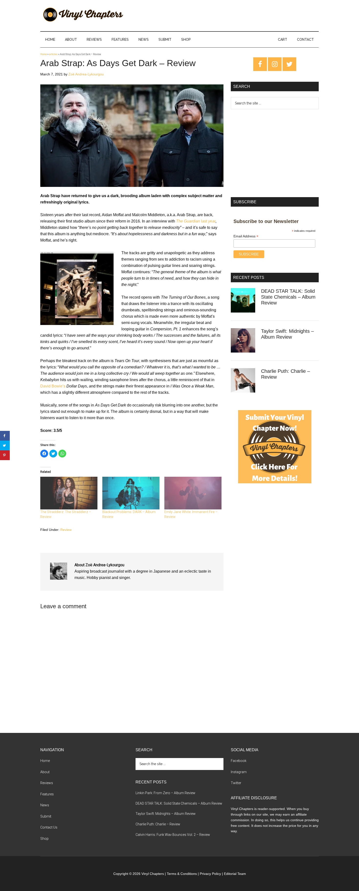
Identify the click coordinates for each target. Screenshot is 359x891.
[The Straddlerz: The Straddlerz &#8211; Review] (68, 493)
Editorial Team (235, 874)
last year (195, 221)
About (45, 772)
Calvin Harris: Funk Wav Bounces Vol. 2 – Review (173, 835)
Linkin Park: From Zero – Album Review (165, 793)
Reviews (46, 783)
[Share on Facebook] (5, 436)
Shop (44, 838)
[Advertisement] (275, 153)
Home (43, 54)
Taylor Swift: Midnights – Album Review (166, 814)
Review (66, 530)
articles (53, 54)
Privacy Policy (210, 874)
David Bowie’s (52, 386)
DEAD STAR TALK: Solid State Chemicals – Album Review (288, 296)
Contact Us (48, 827)
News (44, 805)
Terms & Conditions (182, 874)
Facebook (238, 761)
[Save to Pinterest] (5, 455)
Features (47, 794)
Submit (45, 816)
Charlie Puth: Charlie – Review (158, 824)
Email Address (245, 236)
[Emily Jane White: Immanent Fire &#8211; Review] (193, 493)
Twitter (236, 783)
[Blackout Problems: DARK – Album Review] (130, 493)
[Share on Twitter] (5, 445)
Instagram (239, 772)
